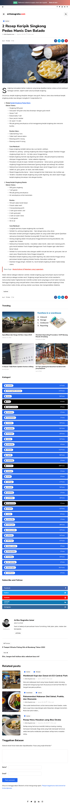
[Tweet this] (59, 40)
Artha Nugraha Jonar (9, 34)
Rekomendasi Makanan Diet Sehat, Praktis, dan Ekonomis (43, 697)
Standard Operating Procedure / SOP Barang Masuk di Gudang (52, 336)
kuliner (6, 292)
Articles (18, 633)
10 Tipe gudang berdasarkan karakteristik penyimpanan (51, 367)
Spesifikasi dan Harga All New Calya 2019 (17, 335)
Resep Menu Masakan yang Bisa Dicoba (42, 719)
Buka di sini (53, 2)
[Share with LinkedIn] (62, 40)
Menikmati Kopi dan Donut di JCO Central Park (45, 675)
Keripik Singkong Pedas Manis (20, 103)
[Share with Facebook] (55, 40)
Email (4, 773)
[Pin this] (66, 40)
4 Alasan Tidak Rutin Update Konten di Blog (17, 367)
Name (4, 767)
